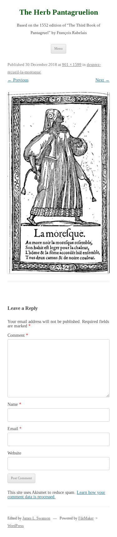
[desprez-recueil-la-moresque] (58, 182)
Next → (102, 80)
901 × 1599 (71, 64)
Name (14, 404)
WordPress (15, 526)
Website (14, 453)
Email (14, 428)
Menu (58, 48)
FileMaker (86, 518)
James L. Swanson (36, 518)
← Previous (17, 80)
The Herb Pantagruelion (58, 12)
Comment (17, 335)
